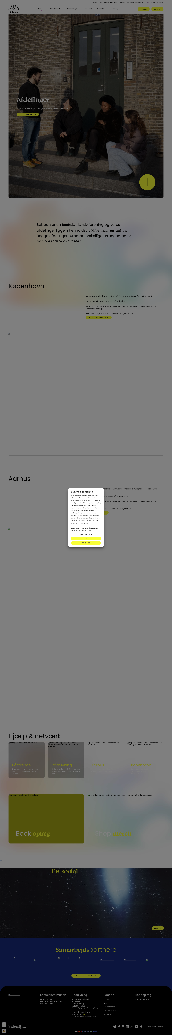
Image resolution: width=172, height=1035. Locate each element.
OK (86, 538)
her (90, 530)
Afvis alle (86, 543)
